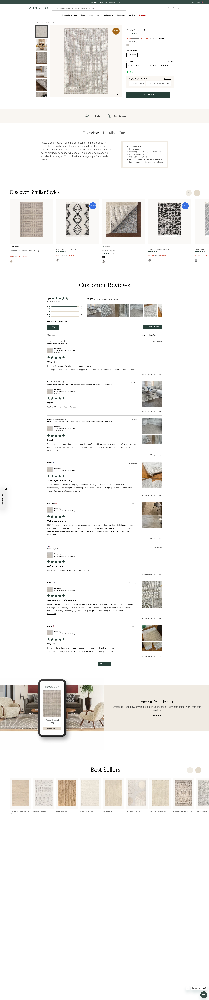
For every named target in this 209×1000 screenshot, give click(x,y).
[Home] (38, 9)
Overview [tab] (91, 133)
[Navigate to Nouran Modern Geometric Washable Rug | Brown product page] (31, 219)
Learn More (167, 79)
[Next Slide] (160, 310)
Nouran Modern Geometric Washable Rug (24, 251)
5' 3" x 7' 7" (140, 65)
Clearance (143, 15)
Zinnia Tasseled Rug (48, 22)
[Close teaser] (6, 489)
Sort (144, 335)
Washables (121, 15)
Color (83, 15)
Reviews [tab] (52, 321)
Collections (108, 15)
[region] (124, 310)
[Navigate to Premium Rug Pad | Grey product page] (123, 219)
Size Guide (170, 61)
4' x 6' (130, 65)
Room (91, 15)
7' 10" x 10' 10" (152, 65)
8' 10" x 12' (164, 65)
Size (75, 15)
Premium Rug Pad (108, 251)
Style (98, 15)
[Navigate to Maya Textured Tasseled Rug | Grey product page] (77, 219)
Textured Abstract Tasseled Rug (159, 249)
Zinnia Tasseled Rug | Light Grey (64, 351)
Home (38, 22)
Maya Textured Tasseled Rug (66, 249)
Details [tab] (109, 133)
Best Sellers (67, 15)
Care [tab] (122, 133)
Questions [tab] (63, 321)
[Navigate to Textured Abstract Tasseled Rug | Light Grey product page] (169, 219)
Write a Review (155, 327)
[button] (131, 33)
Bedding (132, 15)
